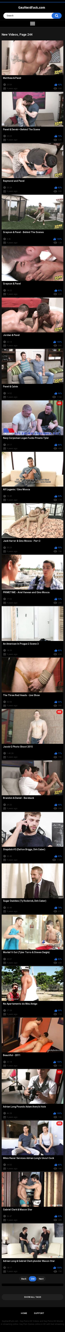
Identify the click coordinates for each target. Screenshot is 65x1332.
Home (24, 1313)
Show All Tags (32, 1297)
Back (23, 1279)
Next (41, 1279)
